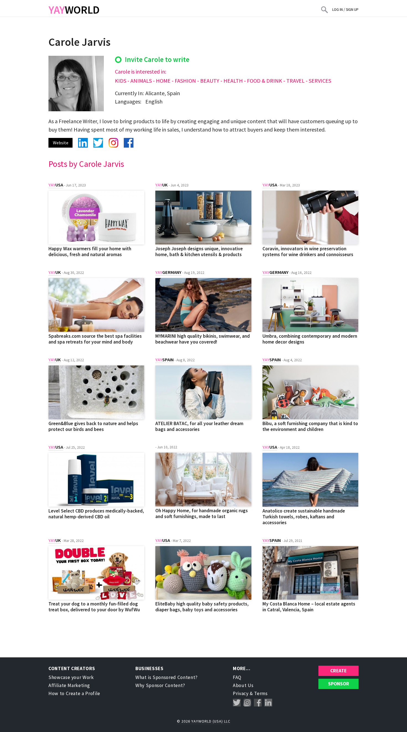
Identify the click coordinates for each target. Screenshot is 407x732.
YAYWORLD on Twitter (237, 703)
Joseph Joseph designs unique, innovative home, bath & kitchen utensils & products (199, 252)
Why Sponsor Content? (160, 685)
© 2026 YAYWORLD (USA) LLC (203, 721)
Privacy (241, 693)
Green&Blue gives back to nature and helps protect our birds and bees (93, 426)
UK (161, 185)
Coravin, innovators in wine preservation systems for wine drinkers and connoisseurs (307, 252)
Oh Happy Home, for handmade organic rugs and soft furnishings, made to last (201, 513)
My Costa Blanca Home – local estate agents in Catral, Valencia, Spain (308, 607)
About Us (243, 685)
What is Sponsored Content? (166, 677)
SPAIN (164, 360)
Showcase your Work (71, 677)
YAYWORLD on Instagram (247, 703)
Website (60, 142)
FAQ (237, 677)
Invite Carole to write (157, 59)
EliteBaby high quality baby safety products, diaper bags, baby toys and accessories (202, 607)
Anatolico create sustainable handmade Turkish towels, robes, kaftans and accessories (303, 517)
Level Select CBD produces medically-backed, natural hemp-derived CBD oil (96, 514)
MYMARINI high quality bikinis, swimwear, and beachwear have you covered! (202, 339)
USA (55, 185)
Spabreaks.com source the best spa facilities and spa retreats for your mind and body (95, 339)
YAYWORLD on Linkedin (268, 703)
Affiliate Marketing (69, 685)
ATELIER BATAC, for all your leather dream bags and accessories (199, 426)
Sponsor (338, 684)
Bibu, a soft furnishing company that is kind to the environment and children (310, 426)
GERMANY (168, 272)
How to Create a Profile (74, 693)
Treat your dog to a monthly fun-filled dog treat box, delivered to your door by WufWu (94, 607)
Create (338, 671)
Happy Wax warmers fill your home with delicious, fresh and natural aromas (89, 252)
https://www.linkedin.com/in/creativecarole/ (83, 143)
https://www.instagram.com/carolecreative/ (113, 143)
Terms (260, 693)
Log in (337, 9)
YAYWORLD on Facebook (258, 703)
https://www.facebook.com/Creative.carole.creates (128, 143)
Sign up (352, 9)
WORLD (74, 10)
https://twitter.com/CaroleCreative (98, 143)
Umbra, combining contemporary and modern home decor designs (309, 339)
